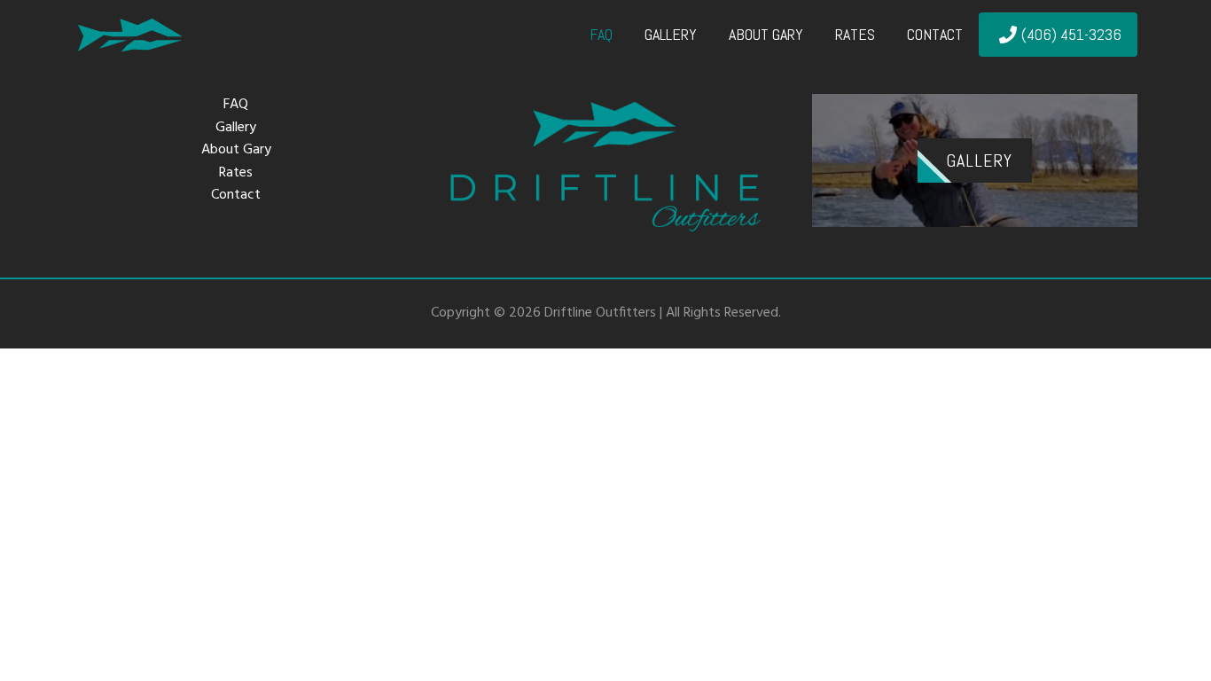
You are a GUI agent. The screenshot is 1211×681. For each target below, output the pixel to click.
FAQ (235, 105)
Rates (236, 173)
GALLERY (979, 160)
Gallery (235, 128)
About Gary (236, 150)
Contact (236, 195)
